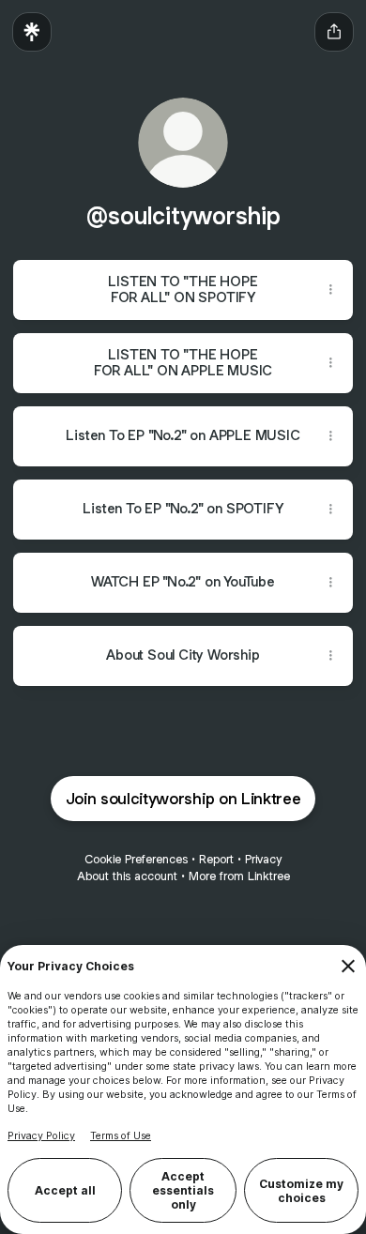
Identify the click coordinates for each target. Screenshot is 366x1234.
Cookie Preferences (136, 859)
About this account (127, 876)
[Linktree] (32, 32)
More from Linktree (239, 876)
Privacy (263, 859)
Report (216, 859)
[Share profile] (334, 32)
